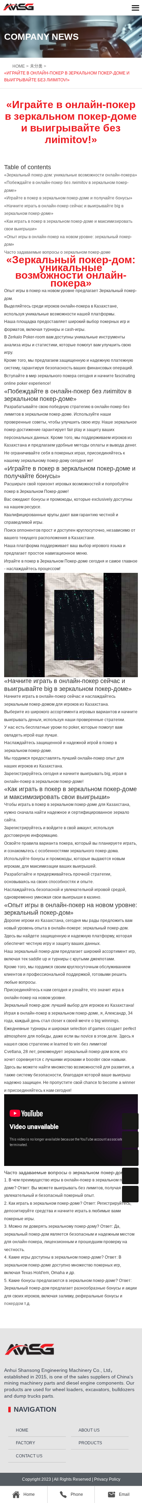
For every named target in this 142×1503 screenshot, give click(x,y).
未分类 (36, 66)
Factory (25, 1443)
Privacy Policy (106, 1479)
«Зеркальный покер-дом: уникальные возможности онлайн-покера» (70, 175)
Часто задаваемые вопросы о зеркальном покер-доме (57, 252)
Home (22, 1430)
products (90, 1443)
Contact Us (29, 1456)
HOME (18, 66)
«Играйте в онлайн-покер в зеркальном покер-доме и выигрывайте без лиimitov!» (67, 76)
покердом (13, 1303)
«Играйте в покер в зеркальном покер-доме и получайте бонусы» (68, 198)
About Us (89, 1430)
